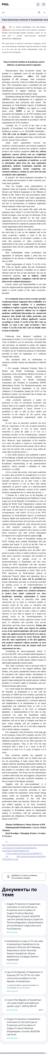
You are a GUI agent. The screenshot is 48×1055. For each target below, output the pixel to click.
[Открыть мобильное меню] (43, 4)
